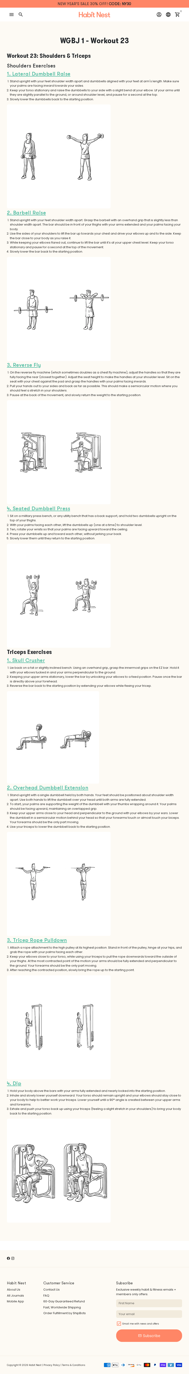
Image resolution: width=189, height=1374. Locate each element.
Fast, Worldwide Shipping (62, 1307)
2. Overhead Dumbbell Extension (47, 788)
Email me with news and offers (140, 1323)
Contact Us (51, 1289)
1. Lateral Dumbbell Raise (39, 74)
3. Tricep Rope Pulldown (37, 940)
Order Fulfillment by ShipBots (64, 1313)
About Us (13, 1289)
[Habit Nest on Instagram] (12, 1258)
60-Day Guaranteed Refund (64, 1301)
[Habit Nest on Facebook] (8, 1258)
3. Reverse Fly (24, 365)
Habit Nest (35, 1365)
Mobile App (15, 1301)
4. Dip (14, 1083)
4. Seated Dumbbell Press (38, 508)
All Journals (15, 1295)
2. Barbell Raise (26, 213)
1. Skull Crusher (26, 660)
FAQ (46, 1295)
